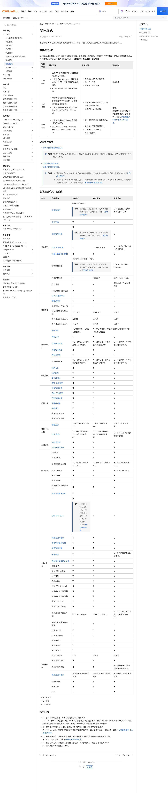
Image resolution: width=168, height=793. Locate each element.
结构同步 (55, 373)
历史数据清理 (57, 398)
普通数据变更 (57, 388)
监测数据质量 (57, 548)
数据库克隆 (56, 355)
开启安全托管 (88, 270)
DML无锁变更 (57, 393)
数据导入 (55, 408)
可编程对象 (56, 403)
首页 (41, 24)
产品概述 (60, 24)
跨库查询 (55, 554)
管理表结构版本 (58, 538)
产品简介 (69, 24)
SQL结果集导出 (58, 295)
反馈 (90, 767)
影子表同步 (56, 378)
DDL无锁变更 (57, 383)
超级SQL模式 (57, 515)
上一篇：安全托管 (49, 755)
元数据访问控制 (58, 447)
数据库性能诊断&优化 (60, 561)
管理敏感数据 (57, 343)
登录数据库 (56, 210)
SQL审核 (55, 434)
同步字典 (55, 222)
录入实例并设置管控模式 (52, 147)
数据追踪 (55, 425)
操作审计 (55, 330)
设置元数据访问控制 (60, 254)
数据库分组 (56, 442)
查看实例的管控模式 (51, 163)
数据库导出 (56, 300)
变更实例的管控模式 (51, 167)
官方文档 (6, 17)
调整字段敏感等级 (59, 543)
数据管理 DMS (18, 17)
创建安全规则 (57, 350)
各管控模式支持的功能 (93, 182)
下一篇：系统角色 (122, 755)
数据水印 (55, 337)
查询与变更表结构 (59, 493)
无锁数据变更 (123, 730)
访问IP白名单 (57, 247)
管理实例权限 (57, 234)
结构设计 (55, 368)
